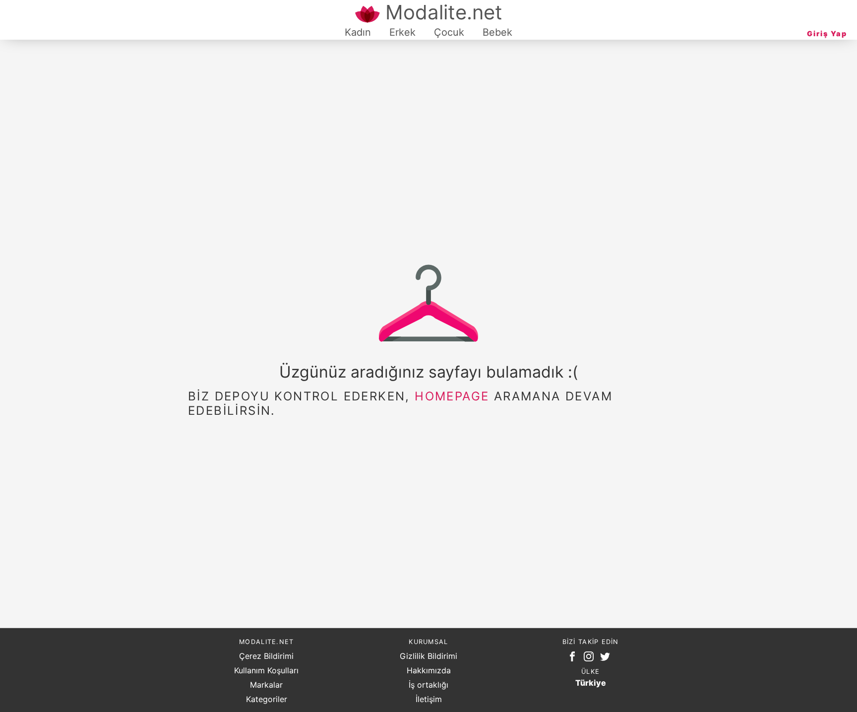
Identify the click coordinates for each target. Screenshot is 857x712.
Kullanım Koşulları (266, 670)
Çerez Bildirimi (266, 656)
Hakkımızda (429, 670)
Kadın (358, 32)
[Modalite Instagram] (591, 658)
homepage (452, 396)
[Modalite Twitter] (607, 658)
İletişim (429, 699)
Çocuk (449, 32)
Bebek (497, 32)
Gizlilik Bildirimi (428, 656)
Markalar (266, 685)
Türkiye (590, 683)
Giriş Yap (827, 33)
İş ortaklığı (428, 685)
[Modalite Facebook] (574, 658)
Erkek (402, 32)
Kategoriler (266, 699)
